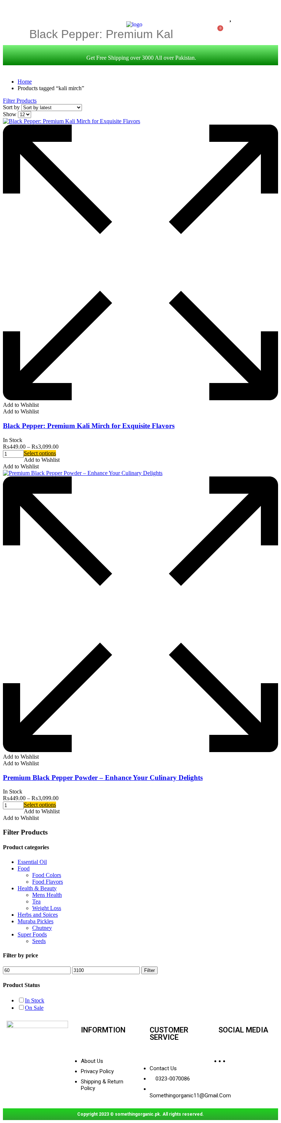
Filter (149, 970)
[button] (21, 405)
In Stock (34, 1000)
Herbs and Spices (38, 915)
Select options (40, 453)
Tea (36, 901)
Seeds (39, 941)
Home (25, 81)
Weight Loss (46, 908)
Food (24, 868)
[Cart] (218, 30)
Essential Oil (32, 862)
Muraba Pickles (35, 921)
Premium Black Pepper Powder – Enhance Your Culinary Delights (103, 777)
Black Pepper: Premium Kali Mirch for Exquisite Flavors (89, 426)
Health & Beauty (37, 888)
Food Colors (46, 875)
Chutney (42, 928)
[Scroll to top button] (269, 1093)
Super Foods (32, 934)
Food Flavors (47, 882)
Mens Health (47, 895)
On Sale (34, 1008)
